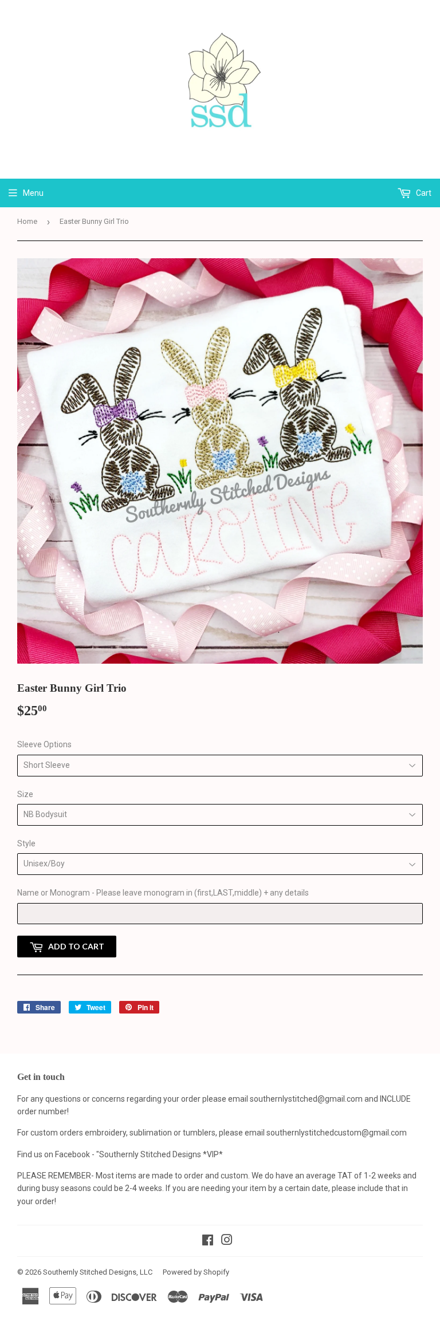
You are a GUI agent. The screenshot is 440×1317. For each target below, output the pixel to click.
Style (26, 843)
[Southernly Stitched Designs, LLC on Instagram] (227, 1241)
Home (27, 221)
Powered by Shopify (196, 1272)
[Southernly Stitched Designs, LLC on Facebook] (208, 1241)
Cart (422, 193)
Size (25, 794)
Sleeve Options (44, 744)
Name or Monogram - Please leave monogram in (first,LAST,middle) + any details (163, 892)
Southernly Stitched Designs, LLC (97, 1272)
